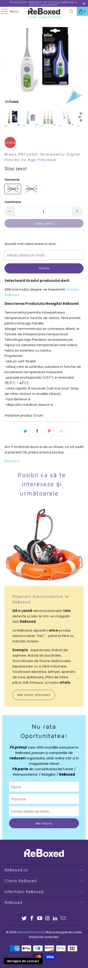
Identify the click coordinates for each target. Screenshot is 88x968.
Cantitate (13, 202)
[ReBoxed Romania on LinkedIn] (55, 918)
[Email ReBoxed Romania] (63, 918)
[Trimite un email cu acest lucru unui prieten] (61, 431)
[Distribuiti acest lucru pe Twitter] (25, 431)
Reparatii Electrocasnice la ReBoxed (40, 599)
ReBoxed (12, 461)
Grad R (13, 189)
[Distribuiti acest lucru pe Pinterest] (49, 431)
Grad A (31, 189)
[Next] (80, 64)
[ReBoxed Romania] (44, 11)
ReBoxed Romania (30, 932)
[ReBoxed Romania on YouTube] (40, 918)
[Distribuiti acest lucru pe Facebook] (37, 431)
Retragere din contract (23, 961)
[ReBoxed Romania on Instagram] (47, 918)
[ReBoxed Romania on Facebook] (32, 918)
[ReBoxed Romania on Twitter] (24, 918)
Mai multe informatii (33, 695)
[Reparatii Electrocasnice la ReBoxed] (44, 546)
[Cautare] (71, 11)
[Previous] (8, 64)
